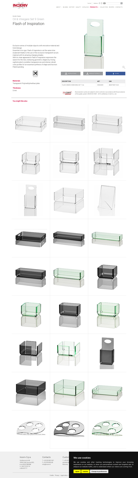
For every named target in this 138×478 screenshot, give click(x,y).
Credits (52, 475)
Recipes (111, 7)
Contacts (119, 7)
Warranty (65, 464)
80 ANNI (65, 7)
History (72, 7)
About (58, 7)
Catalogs (85, 7)
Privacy (57, 475)
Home (89, 3)
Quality (78, 7)
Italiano (96, 3)
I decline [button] (85, 471)
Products (94, 7)
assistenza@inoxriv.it (69, 462)
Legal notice (63, 475)
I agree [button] (77, 471)
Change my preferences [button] (99, 471)
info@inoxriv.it (46, 464)
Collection (104, 7)
